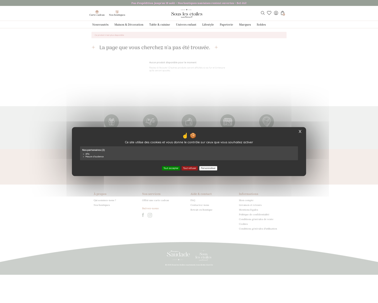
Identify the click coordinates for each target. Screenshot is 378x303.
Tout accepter (171, 168)
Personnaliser (208, 168)
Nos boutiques (117, 14)
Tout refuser (189, 168)
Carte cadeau (97, 14)
